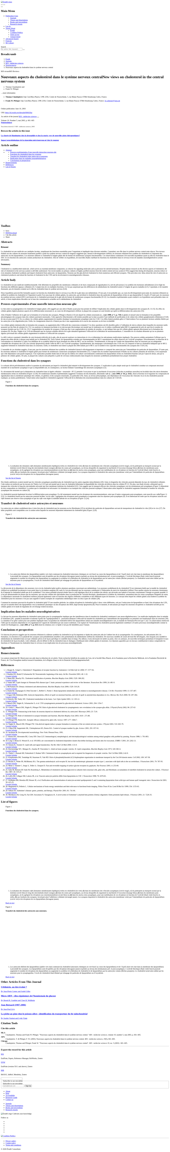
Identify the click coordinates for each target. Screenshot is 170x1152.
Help (7, 1093)
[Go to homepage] (6, 2)
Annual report (15, 37)
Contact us (9, 1100)
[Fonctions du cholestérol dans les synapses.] (46, 462)
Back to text (10, 903)
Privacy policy (11, 1141)
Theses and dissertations (19, 20)
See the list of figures (13, 478)
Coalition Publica (16, 33)
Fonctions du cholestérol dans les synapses (25, 154)
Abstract (9, 150)
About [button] (8, 28)
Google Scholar (11, 672)
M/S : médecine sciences (14, 63)
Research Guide (11, 1098)
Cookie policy (11, 1143)
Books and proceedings (18, 22)
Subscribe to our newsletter (13, 1084)
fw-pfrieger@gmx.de (112, 101)
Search (3, 47)
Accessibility (10, 1095)
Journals (13, 18)
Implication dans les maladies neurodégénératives (28, 158)
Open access (14, 35)
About (13, 28)
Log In (8, 26)
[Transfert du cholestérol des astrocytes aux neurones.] (46, 570)
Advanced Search (12, 39)
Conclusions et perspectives (20, 161)
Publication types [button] (12, 16)
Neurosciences (11, 65)
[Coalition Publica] (8, 1136)
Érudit (12, 30)
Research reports (16, 24)
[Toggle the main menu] (2, 6)
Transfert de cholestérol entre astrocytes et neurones (29, 156)
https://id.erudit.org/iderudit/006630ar (18, 113)
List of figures (11, 167)
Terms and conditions (13, 1145)
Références (10, 165)
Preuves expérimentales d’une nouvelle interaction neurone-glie (33, 152)
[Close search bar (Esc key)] (4, 4)
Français (9, 41)
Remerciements (11, 163)
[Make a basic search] (2, 4)
